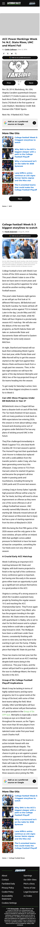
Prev (9, 83)
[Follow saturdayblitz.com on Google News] (34, 123)
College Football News (17, 858)
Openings (28, 875)
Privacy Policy (8, 888)
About (4, 875)
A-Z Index (28, 896)
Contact (5, 879)
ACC (10, 206)
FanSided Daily (8, 884)
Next (31, 83)
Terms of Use (29, 888)
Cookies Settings (9, 903)
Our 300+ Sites (30, 879)
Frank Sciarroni (11, 232)
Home (4, 206)
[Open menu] (3, 3)
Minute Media (15, 908)
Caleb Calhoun (11, 49)
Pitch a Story (29, 884)
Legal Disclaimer (31, 892)
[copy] (15, 53)
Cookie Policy (8, 892)
